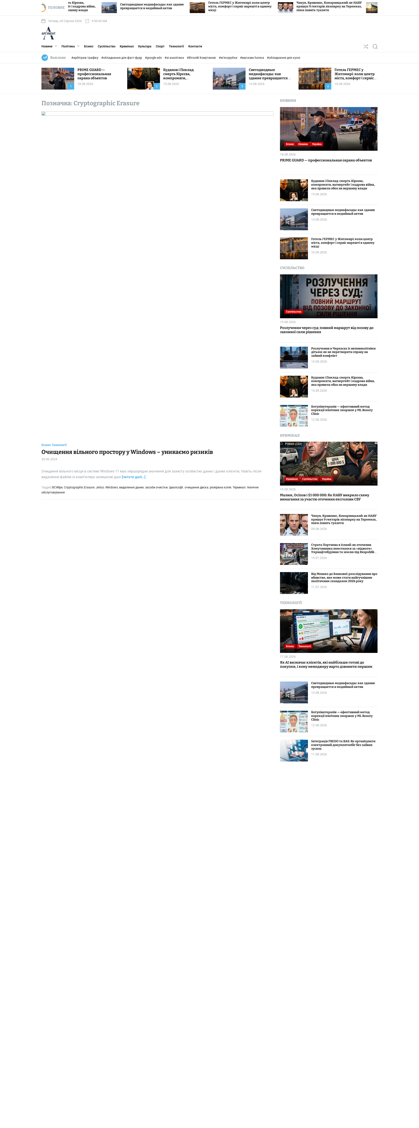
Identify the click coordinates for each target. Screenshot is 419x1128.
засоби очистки (156, 487)
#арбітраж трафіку (85, 57)
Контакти (195, 46)
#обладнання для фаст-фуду (122, 57)
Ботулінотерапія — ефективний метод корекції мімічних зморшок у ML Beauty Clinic (342, 410)
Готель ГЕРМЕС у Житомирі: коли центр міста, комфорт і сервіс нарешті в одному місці (199, 6)
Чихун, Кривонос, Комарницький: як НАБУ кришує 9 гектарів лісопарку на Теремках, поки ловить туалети (288, 6)
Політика (68, 46)
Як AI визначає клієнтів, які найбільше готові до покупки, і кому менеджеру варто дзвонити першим (326, 664)
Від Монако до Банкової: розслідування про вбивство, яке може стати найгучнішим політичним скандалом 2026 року (344, 577)
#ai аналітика (175, 57)
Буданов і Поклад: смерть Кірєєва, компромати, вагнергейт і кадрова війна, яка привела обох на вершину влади (184, 80)
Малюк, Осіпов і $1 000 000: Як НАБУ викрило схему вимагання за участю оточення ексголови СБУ (324, 497)
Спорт (160, 46)
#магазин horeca (252, 57)
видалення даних (131, 487)
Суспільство (106, 46)
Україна (316, 144)
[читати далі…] (133, 477)
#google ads (153, 57)
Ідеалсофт (176, 487)
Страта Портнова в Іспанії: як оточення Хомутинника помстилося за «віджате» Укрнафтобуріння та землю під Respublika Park (343, 550)
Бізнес (88, 46)
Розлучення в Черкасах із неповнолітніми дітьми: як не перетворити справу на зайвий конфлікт (343, 352)
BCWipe (57, 487)
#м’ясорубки (228, 57)
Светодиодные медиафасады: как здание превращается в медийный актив (111, 6)
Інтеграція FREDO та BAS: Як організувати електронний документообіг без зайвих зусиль (343, 745)
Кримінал (127, 46)
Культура (144, 46)
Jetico (100, 487)
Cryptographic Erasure (79, 487)
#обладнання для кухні (283, 57)
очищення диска (196, 487)
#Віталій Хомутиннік (202, 57)
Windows (111, 487)
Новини (46, 46)
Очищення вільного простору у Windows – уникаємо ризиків (127, 452)
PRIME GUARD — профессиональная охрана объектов (94, 74)
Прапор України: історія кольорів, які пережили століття (373, 6)
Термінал (239, 487)
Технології (176, 46)
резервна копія (220, 487)
